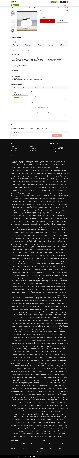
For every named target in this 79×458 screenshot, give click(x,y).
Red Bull (41, 443)
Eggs (31, 445)
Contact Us (32, 146)
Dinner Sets (33, 128)
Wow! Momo (51, 446)
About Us (12, 144)
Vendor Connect (33, 152)
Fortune (60, 446)
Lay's (60, 448)
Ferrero (50, 448)
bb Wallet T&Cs (33, 150)
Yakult (60, 445)
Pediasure (61, 443)
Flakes (31, 443)
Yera (41, 10)
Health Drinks (22, 443)
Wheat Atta (22, 441)
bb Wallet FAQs (33, 148)
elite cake (51, 443)
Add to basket (47, 20)
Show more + (39, 451)
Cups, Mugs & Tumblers (15, 128)
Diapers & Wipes (23, 448)
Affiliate (12, 152)
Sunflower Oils (13, 441)
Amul (40, 441)
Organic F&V (13, 445)
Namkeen (22, 445)
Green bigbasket (14, 148)
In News (12, 146)
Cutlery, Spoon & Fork (25, 128)
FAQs (31, 144)
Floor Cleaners (13, 446)
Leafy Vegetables (33, 446)
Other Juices (22, 446)
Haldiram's (41, 448)
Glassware (38, 128)
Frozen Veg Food (14, 448)
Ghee (31, 441)
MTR (59, 441)
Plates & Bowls (44, 128)
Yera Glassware (16, 132)
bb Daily (12, 155)
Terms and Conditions (15, 153)
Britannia (41, 446)
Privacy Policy (13, 150)
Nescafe (50, 441)
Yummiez (41, 445)
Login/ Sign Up (62, 2)
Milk (11, 443)
